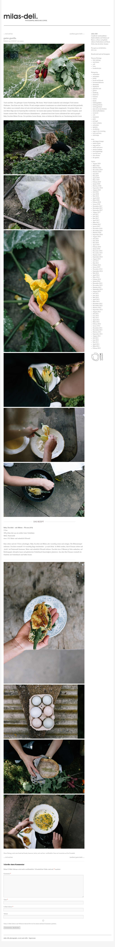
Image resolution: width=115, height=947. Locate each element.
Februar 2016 (97, 247)
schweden (96, 125)
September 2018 (98, 188)
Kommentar (7, 873)
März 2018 (96, 200)
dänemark (96, 84)
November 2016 (98, 230)
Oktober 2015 (97, 255)
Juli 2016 (95, 238)
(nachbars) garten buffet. (77, 34)
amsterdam (96, 74)
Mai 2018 (96, 196)
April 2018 (96, 198)
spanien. (95, 127)
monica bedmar (97, 149)
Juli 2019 (95, 174)
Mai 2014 (96, 273)
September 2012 (98, 309)
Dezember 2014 (97, 269)
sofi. (94, 64)
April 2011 (96, 344)
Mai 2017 (96, 218)
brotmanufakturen (98, 82)
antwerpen (96, 76)
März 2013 (96, 301)
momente (95, 113)
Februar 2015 (97, 265)
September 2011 (98, 334)
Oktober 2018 (97, 186)
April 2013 (96, 299)
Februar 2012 (97, 324)
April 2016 (96, 245)
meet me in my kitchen (100, 109)
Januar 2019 (96, 184)
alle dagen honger (98, 141)
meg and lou (96, 145)
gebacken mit (97, 88)
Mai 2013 (96, 297)
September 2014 (98, 271)
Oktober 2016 (97, 232)
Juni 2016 (96, 240)
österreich (96, 117)
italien (95, 99)
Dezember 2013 (97, 283)
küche (35, 853)
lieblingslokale (97, 107)
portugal (95, 121)
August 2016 (97, 236)
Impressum (32, 938)
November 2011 (98, 330)
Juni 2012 (96, 316)
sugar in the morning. (99, 131)
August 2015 (97, 259)
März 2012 (96, 322)
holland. (95, 96)
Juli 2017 (95, 214)
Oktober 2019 (97, 172)
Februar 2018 (97, 202)
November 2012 (98, 305)
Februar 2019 (97, 182)
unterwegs (96, 135)
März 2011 (96, 346)
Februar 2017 (97, 224)
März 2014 (96, 277)
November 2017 (98, 208)
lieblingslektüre (97, 105)
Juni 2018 (96, 194)
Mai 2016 (96, 243)
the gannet (96, 157)
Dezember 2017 (97, 206)
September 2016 (98, 234)
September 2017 (98, 210)
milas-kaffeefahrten (98, 111)
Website (6, 914)
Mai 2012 (96, 318)
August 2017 (97, 212)
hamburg (95, 92)
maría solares (97, 143)
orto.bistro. (96, 62)
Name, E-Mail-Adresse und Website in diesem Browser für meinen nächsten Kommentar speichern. (30, 923)
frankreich (96, 86)
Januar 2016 (96, 249)
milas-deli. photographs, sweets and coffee (16, 938)
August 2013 (97, 291)
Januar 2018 (96, 204)
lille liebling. (97, 60)
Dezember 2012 (97, 303)
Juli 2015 (95, 261)
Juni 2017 (96, 216)
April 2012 (96, 320)
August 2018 (97, 190)
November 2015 (98, 253)
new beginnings (97, 151)
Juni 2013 (96, 295)
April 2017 (96, 220)
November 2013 (98, 285)
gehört (95, 90)
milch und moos (98, 147)
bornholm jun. (97, 68)
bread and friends (23, 853)
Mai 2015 (96, 263)
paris (94, 119)
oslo (94, 115)
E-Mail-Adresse (8, 906)
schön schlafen (97, 123)
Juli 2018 (95, 192)
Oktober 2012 (97, 307)
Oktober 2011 (97, 332)
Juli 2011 (95, 338)
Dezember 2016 (97, 228)
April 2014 (96, 275)
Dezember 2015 (97, 251)
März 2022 (96, 165)
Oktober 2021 (97, 167)
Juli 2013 (95, 293)
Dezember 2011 (97, 328)
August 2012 (97, 311)
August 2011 (97, 336)
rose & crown (97, 153)
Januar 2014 (96, 281)
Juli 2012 (95, 314)
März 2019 (96, 180)
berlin (94, 78)
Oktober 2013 (97, 287)
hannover (30, 853)
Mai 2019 (96, 176)
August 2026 (97, 163)
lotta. (94, 66)
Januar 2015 (96, 267)
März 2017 (96, 222)
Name (6, 899)
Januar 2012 (96, 326)
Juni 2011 (96, 340)
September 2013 (98, 289)
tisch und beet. (8, 34)
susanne (22, 41)
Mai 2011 (96, 342)
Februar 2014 (97, 279)
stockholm (96, 129)
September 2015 (98, 257)
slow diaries (96, 155)
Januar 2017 (96, 226)
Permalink (72, 853)
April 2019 (96, 178)
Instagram (107, 54)
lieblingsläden (97, 103)
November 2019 (98, 169)
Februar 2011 (97, 348)
